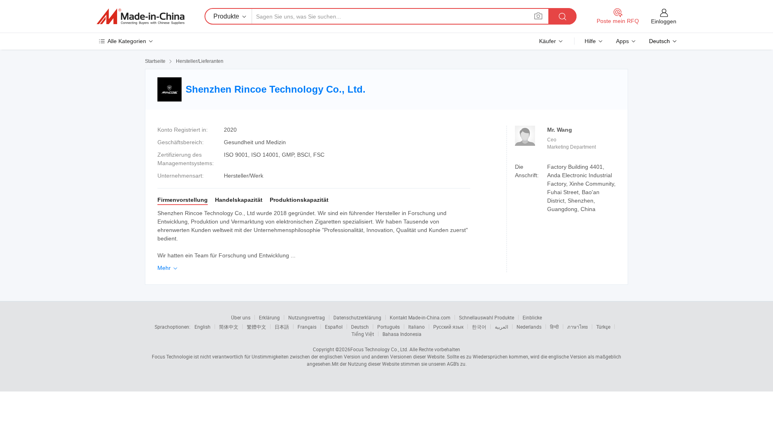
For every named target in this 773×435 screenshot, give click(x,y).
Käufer (547, 41)
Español (334, 326)
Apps (622, 41)
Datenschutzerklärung (357, 317)
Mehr (168, 268)
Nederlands (529, 326)
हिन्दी (554, 326)
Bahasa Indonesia (402, 334)
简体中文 (228, 326)
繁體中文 (256, 326)
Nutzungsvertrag (306, 317)
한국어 (479, 326)
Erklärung (269, 317)
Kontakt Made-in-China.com (420, 317)
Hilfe (590, 41)
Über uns (240, 317)
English (202, 326)
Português (388, 326)
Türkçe (603, 326)
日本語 (282, 326)
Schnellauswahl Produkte (486, 317)
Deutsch (360, 326)
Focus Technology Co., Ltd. (379, 349)
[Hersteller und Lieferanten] (140, 16)
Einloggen (663, 21)
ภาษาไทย (577, 326)
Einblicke (532, 317)
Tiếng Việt (362, 334)
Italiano (416, 326)
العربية (501, 326)
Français (307, 326)
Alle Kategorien (126, 41)
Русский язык (448, 326)
